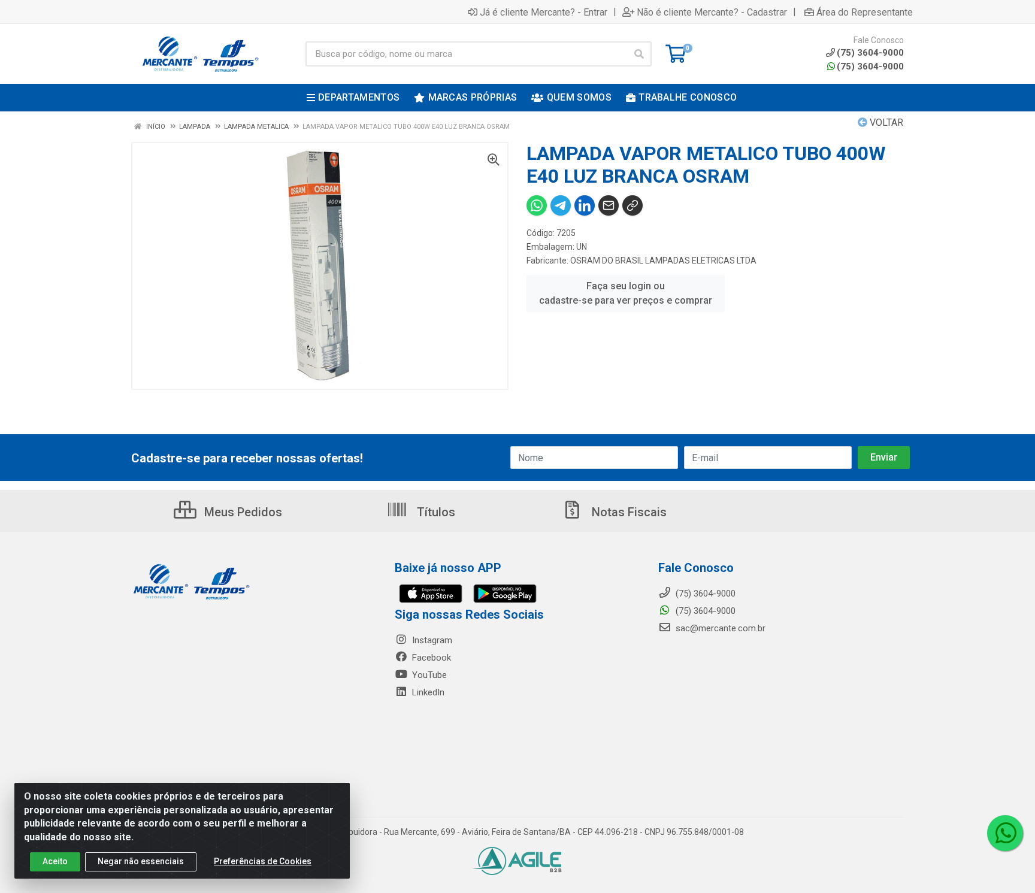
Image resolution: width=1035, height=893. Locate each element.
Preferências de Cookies (262, 861)
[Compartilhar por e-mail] (608, 205)
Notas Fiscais (628, 512)
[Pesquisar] (639, 53)
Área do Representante (864, 12)
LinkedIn (427, 692)
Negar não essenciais (141, 861)
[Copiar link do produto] (632, 205)
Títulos (434, 512)
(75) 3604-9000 (870, 66)
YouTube (428, 675)
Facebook (430, 657)
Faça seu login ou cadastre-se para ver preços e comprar (625, 293)
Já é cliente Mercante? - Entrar (543, 12)
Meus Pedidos (241, 512)
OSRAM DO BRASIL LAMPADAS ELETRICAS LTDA (663, 260)
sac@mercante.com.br (719, 628)
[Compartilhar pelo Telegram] (560, 205)
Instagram (431, 640)
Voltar (885, 122)
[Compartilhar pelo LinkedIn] (584, 205)
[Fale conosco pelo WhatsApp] (1005, 833)
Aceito (55, 861)
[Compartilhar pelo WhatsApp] (536, 205)
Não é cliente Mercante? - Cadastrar (712, 12)
